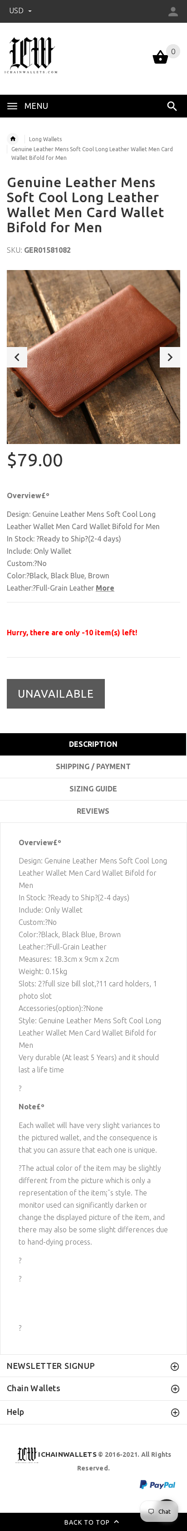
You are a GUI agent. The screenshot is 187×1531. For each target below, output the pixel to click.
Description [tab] (93, 744)
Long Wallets (45, 139)
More (105, 588)
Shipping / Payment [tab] (93, 766)
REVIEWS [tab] (93, 811)
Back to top (88, 1522)
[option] (93, 357)
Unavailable (56, 694)
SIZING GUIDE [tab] (93, 789)
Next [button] (170, 357)
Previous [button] (17, 357)
